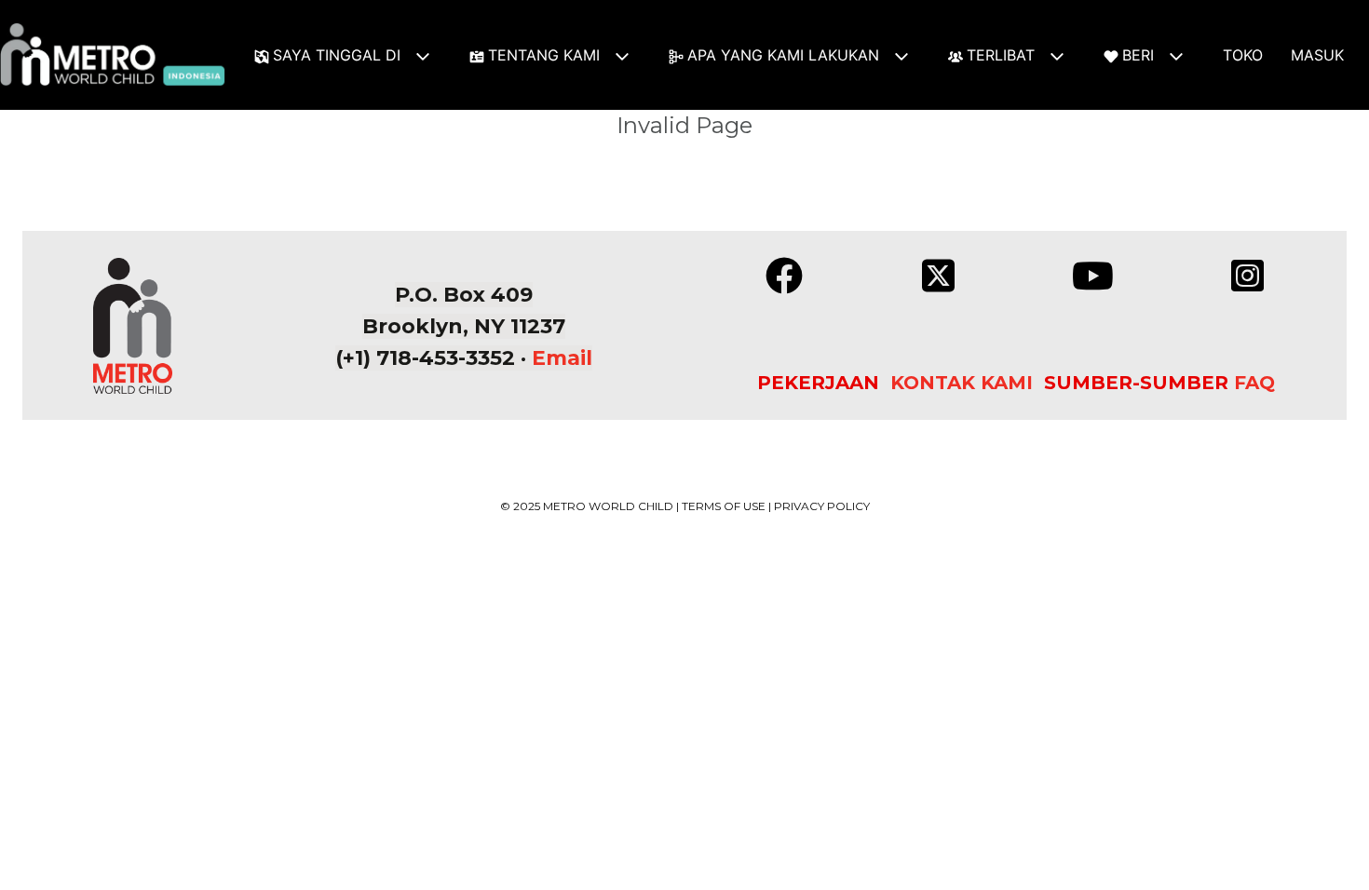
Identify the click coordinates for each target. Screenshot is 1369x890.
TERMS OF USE (724, 506)
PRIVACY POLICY (822, 506)
